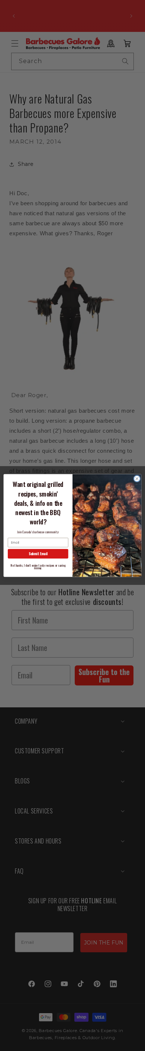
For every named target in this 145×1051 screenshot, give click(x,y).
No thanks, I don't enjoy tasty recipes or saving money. (37, 566)
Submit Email (38, 553)
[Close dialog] (137, 478)
